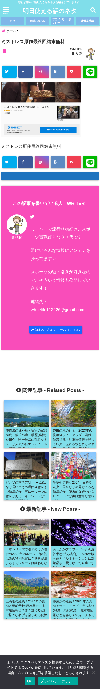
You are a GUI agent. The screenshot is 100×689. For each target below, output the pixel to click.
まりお (77, 53)
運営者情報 (87, 20)
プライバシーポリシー (61, 21)
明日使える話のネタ (50, 10)
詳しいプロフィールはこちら (57, 330)
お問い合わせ (38, 20)
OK (29, 681)
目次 (12, 20)
